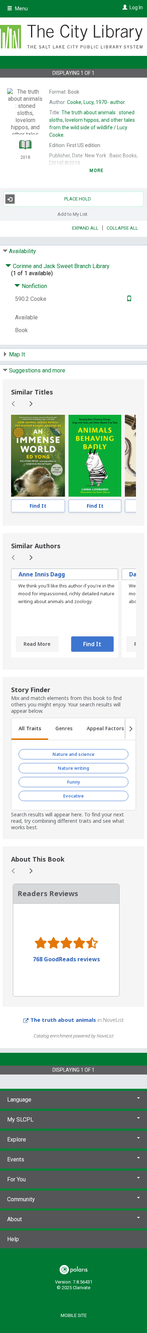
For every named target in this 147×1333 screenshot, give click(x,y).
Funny (73, 782)
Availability (22, 251)
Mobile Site (74, 1315)
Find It (38, 505)
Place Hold (77, 199)
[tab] (29, 729)
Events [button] (15, 1159)
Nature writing (73, 768)
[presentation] (38, 456)
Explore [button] (16, 1139)
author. (96, 102)
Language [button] (19, 1099)
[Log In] (124, 7)
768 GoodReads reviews (66, 959)
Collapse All (122, 228)
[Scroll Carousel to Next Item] (30, 403)
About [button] (14, 1219)
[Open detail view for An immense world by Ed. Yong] (38, 456)
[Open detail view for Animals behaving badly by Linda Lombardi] (95, 456)
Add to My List (72, 213)
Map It (17, 354)
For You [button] (16, 1179)
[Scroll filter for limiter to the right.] (131, 729)
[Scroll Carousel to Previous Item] (13, 403)
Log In (136, 7)
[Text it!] (128, 299)
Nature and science (73, 754)
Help (13, 1239)
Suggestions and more (37, 370)
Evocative (73, 796)
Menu (21, 8)
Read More (37, 644)
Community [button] (21, 1199)
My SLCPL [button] (20, 1119)
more (96, 170)
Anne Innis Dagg (42, 574)
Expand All (85, 228)
